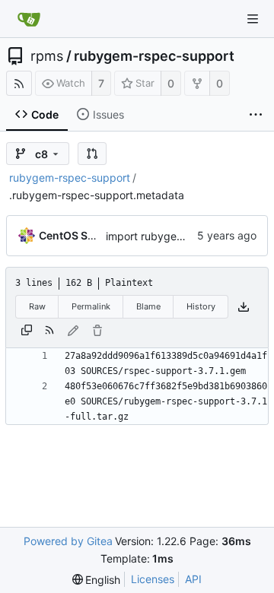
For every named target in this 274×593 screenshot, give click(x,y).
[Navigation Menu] (252, 19)
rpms (46, 56)
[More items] (256, 115)
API (193, 578)
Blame (148, 306)
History (200, 306)
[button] (92, 153)
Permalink (91, 306)
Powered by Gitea (68, 540)
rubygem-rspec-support (154, 56)
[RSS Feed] (19, 83)
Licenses (152, 578)
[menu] (96, 579)
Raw (37, 306)
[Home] (29, 19)
